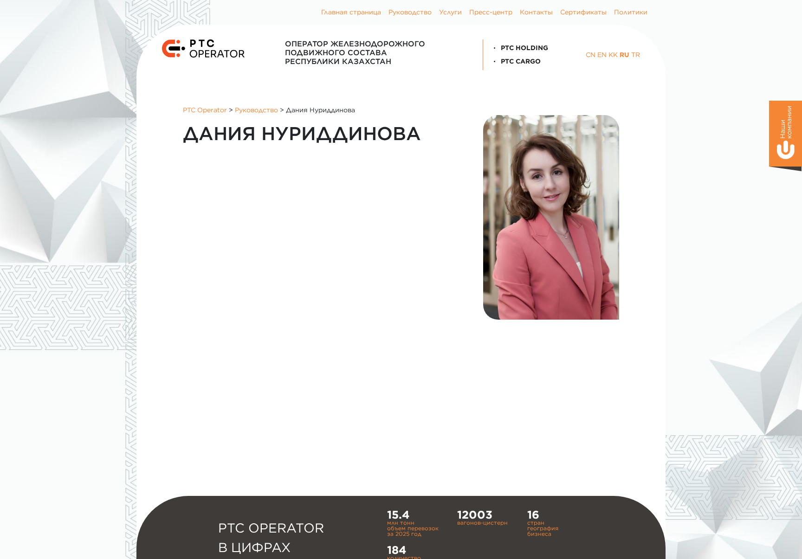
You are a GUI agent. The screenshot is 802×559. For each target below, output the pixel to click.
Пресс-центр (490, 12)
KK (613, 55)
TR (635, 55)
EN (602, 55)
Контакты (536, 12)
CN (590, 55)
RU (624, 55)
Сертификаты (583, 12)
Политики (630, 12)
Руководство (410, 12)
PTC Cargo (520, 61)
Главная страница (351, 12)
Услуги (450, 12)
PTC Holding (523, 48)
